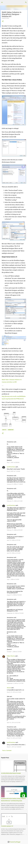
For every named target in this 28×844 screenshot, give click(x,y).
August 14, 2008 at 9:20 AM (14, 595)
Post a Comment (6, 750)
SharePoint (11, 429)
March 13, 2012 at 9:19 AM (14, 738)
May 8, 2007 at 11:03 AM (13, 471)
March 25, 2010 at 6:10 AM (14, 692)
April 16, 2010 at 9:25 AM (13, 722)
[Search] (26, 2)
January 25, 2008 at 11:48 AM (15, 484)
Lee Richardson (11, 466)
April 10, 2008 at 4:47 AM (13, 540)
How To (4, 429)
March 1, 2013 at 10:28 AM (14, 747)
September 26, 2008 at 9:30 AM (15, 613)
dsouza (9, 687)
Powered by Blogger (14, 842)
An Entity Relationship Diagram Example (11, 773)
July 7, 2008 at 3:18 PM (13, 579)
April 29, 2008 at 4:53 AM (13, 553)
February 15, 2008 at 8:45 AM (14, 530)
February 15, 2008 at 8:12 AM (14, 501)
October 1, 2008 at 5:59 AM (14, 651)
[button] (3, 21)
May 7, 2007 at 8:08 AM (13, 462)
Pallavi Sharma (11, 656)
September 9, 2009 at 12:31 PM (15, 683)
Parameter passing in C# (7, 826)
